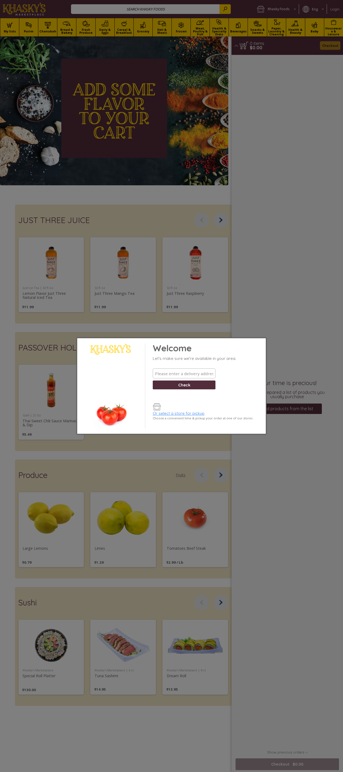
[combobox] (184, 373)
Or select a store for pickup (178, 413)
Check (184, 384)
